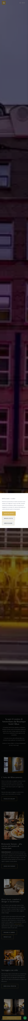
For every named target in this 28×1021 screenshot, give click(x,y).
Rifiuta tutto (8, 518)
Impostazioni (8, 523)
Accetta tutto (9, 513)
